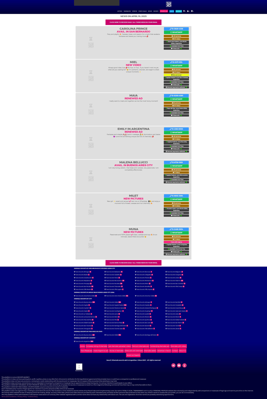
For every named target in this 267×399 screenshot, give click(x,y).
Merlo (112, 317)
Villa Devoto (83, 289)
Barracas (143, 272)
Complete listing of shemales (96, 346)
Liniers (173, 277)
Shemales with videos (178, 346)
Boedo (81, 274)
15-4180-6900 (177, 129)
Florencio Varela (115, 308)
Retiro (142, 283)
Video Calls (142, 11)
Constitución (83, 277)
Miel (133, 62)
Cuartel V (82, 308)
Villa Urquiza (144, 289)
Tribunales (113, 286)
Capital (81, 305)
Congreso (174, 274)
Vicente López (114, 328)
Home (82, 346)
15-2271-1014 (177, 62)
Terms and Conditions (9, 396)
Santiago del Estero (116, 325)
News (150, 11)
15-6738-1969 (177, 162)
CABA (112, 302)
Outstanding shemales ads (159, 346)
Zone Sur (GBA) (145, 296)
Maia (133, 95)
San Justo (143, 322)
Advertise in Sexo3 (164, 351)
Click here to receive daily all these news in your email (133, 22)
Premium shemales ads (140, 346)
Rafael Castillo (83, 322)
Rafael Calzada (175, 320)
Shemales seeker (150, 351)
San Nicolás (83, 286)
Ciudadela (174, 305)
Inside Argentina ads (100, 351)
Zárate (173, 328)
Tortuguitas (83, 328)
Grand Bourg (175, 308)
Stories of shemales (116, 351)
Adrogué (143, 302)
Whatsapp (177, 32)
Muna (133, 229)
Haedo (81, 311)
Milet (133, 195)
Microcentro (114, 280)
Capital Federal (115, 305)
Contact (175, 351)
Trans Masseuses (86, 351)
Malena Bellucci (133, 162)
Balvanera (113, 272)
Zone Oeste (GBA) (116, 296)
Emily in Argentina (133, 129)
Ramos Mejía (114, 322)
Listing (119, 11)
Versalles (143, 286)
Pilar (111, 320)
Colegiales (143, 274)
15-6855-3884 (177, 196)
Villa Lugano (114, 289)
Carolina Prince (133, 28)
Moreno (143, 317)
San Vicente (83, 325)
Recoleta (113, 283)
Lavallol (142, 314)
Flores (112, 277)
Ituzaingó (143, 311)
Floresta (143, 277)
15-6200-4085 (177, 96)
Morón (173, 317)
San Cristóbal (175, 283)
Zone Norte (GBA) (85, 296)
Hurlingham (114, 311)
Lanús (112, 314)
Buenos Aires (83, 302)
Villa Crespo (175, 286)
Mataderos (82, 280)
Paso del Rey (83, 320)
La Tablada (82, 314)
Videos (134, 11)
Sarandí (143, 325)
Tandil (173, 325)
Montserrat (144, 280)
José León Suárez (176, 311)
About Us (182, 351)
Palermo (174, 280)
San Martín (174, 322)
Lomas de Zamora (85, 317)
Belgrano (174, 272)
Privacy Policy (22, 396)
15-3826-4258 (177, 29)
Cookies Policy (33, 396)
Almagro (82, 272)
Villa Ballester (144, 328)
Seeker (155, 11)
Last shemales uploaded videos (119, 346)
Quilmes (143, 320)
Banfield (174, 302)
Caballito (113, 274)
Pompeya (82, 283)
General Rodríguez (146, 308)
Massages (127, 11)
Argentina (82, 341)
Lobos (173, 314)
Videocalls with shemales (134, 351)
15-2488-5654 (177, 229)
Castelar (143, 305)
